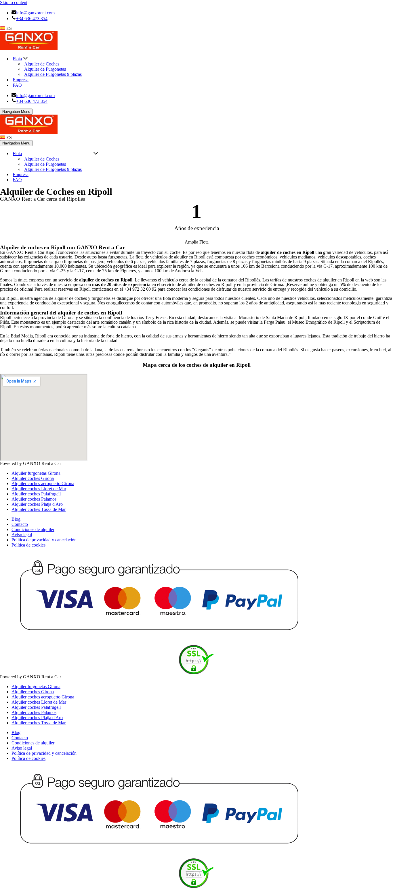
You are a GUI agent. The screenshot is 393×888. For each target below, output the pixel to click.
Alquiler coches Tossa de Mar (39, 509)
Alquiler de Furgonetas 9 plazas (53, 74)
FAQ (17, 85)
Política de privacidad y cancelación (44, 539)
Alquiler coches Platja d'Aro (37, 504)
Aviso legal (22, 534)
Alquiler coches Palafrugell (36, 493)
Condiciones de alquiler (33, 529)
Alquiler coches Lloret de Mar (39, 488)
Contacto (20, 524)
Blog (16, 519)
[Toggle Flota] (96, 154)
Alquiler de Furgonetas (45, 69)
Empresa (20, 79)
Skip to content (13, 2)
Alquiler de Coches (41, 63)
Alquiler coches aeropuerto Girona (43, 483)
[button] (25, 58)
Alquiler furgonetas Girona (36, 473)
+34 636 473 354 (31, 18)
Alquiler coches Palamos (34, 499)
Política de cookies (28, 545)
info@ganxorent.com (35, 12)
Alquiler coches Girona (33, 478)
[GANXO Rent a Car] (29, 48)
